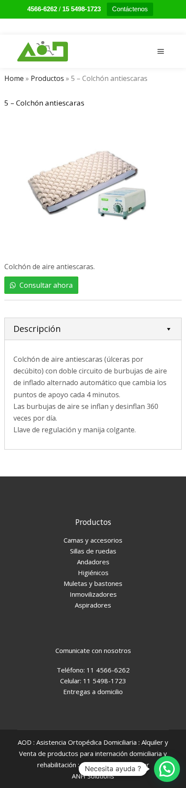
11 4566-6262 (107, 670)
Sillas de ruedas (93, 551)
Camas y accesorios (93, 540)
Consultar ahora (46, 285)
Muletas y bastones (93, 583)
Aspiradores (93, 605)
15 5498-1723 (81, 9)
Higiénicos (93, 572)
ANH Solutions (93, 776)
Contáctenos (130, 9)
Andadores (93, 561)
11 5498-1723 (104, 680)
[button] (167, 769)
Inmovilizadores (93, 594)
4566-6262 (42, 9)
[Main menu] (161, 51)
